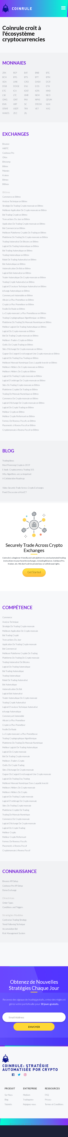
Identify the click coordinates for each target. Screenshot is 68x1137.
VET (37, 108)
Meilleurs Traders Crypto (13, 761)
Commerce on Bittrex (11, 197)
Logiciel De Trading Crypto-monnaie (17, 796)
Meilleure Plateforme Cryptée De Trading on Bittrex (24, 232)
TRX (26, 108)
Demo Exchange (9, 890)
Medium (26, 1095)
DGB (4, 86)
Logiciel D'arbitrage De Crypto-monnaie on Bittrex (23, 380)
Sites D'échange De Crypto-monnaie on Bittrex (22, 349)
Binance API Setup (10, 881)
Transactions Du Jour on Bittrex (16, 219)
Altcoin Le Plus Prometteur (13, 720)
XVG (48, 108)
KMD (48, 90)
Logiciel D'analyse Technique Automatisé (20, 707)
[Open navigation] (63, 8)
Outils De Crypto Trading (13, 765)
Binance (5, 144)
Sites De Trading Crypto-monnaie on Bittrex (21, 385)
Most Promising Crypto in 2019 (16, 465)
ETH (48, 86)
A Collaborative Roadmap (13, 478)
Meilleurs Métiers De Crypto (14, 792)
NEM (37, 95)
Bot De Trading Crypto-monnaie (16, 756)
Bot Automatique (9, 684)
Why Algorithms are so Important (16, 474)
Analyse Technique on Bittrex (14, 201)
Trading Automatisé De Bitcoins (16, 662)
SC (25, 104)
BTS (26, 77)
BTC (48, 72)
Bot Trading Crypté (10, 635)
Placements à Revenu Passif (14, 846)
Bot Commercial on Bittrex (13, 228)
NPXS (37, 99)
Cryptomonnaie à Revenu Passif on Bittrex (20, 430)
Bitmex (5, 179)
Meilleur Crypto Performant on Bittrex (18, 416)
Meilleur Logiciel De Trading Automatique (20, 747)
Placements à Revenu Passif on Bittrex (19, 425)
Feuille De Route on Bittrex (13, 309)
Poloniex (5, 170)
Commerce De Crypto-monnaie (16, 819)
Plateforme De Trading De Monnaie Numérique (22, 743)
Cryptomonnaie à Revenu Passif (16, 850)
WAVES (5, 113)
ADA (4, 81)
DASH (37, 81)
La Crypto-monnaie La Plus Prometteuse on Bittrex (24, 313)
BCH (4, 77)
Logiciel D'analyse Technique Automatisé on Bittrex (24, 286)
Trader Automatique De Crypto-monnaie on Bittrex (24, 277)
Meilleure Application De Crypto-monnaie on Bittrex (24, 210)
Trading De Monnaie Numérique (16, 814)
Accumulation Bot (10, 929)
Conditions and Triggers (12, 907)
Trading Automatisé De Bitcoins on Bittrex (20, 241)
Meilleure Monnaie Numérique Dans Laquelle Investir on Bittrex (29, 362)
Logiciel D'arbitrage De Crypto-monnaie (19, 801)
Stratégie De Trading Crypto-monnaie (18, 626)
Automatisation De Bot (12, 689)
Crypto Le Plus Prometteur (13, 725)
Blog (6, 1099)
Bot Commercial (9, 648)
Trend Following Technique (13, 924)
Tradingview (28, 1099)
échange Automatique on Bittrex (16, 291)
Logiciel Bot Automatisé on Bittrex (16, 273)
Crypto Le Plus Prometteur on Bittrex (18, 304)
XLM (48, 104)
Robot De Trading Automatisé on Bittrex (19, 259)
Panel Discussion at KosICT (14, 492)
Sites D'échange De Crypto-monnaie (18, 770)
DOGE (16, 86)
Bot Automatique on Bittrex (13, 264)
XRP (15, 104)
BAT (26, 72)
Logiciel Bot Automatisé (12, 693)
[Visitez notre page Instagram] (25, 1074)
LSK (4, 95)
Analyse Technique (10, 622)
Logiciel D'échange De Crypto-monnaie (19, 823)
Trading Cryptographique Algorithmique (19, 738)
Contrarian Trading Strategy (14, 920)
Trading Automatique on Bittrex (15, 255)
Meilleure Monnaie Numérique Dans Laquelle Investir (25, 783)
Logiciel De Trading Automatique (16, 666)
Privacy (48, 1099)
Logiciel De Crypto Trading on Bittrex (18, 407)
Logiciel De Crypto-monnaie (14, 752)
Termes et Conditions (54, 1104)
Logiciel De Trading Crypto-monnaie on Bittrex (22, 376)
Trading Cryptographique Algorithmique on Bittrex (24, 318)
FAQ (47, 1095)
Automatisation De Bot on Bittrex (16, 268)
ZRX (4, 72)
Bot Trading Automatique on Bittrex (17, 250)
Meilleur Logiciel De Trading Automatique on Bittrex (24, 327)
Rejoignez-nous (29, 1104)
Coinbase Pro (8, 153)
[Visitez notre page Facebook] (13, 1074)
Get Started (34, 572)
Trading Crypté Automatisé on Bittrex (18, 282)
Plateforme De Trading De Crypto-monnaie (20, 657)
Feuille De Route (9, 729)
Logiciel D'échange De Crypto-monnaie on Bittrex (23, 403)
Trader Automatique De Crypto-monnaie (19, 698)
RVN (4, 104)
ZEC (15, 113)
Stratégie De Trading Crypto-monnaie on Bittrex (22, 206)
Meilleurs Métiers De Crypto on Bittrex (19, 371)
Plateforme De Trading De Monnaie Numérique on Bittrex (26, 322)
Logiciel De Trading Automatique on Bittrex (20, 246)
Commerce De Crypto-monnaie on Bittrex (20, 398)
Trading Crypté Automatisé (14, 702)
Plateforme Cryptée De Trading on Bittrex (20, 389)
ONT (15, 99)
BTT (37, 77)
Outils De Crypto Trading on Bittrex (17, 344)
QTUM (49, 99)
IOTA (37, 90)
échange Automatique (11, 711)
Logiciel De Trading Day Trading (16, 779)
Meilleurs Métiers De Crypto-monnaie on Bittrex (23, 367)
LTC (15, 95)
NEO (48, 95)
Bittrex (5, 166)
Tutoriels (8, 1104)
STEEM (38, 104)
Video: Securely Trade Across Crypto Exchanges (23, 488)
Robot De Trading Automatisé (15, 680)
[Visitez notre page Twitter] (19, 1075)
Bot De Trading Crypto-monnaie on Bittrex (20, 335)
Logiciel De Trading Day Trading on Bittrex (20, 358)
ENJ (26, 86)
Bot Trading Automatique (13, 671)
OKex (4, 157)
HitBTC (5, 148)
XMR (26, 95)
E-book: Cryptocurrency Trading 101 (18, 469)
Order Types (7, 903)
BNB (37, 72)
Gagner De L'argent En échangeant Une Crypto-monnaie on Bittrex (31, 353)
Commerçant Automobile (13, 716)
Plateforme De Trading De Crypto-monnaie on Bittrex (25, 237)
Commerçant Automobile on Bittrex (17, 295)
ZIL (25, 113)
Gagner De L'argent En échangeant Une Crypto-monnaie (26, 774)
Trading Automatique (11, 675)
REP (15, 72)
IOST (26, 90)
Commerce (7, 617)
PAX (26, 99)
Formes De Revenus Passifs (14, 841)
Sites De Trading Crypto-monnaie (16, 805)
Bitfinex (5, 184)
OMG (4, 99)
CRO (26, 81)
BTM (48, 77)
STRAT (5, 108)
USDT (15, 108)
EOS (37, 86)
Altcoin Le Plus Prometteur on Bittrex (18, 300)
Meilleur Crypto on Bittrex (13, 412)
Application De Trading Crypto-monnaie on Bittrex (23, 224)
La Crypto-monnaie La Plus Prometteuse (19, 734)
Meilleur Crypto (9, 832)
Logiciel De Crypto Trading (13, 828)
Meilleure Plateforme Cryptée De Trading (19, 653)
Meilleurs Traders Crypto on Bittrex (17, 340)
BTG (15, 77)
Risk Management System (13, 933)
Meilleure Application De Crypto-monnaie (20, 631)
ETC (4, 90)
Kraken (5, 175)
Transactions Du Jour (11, 639)
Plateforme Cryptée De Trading (15, 810)
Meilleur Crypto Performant (14, 837)
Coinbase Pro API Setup (12, 886)
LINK (15, 81)
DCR (48, 81)
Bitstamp (6, 161)
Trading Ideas (8, 460)
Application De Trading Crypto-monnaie (19, 644)
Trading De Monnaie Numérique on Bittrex (20, 394)
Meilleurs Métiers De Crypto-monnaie (18, 787)
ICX (15, 90)
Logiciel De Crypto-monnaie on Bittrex (18, 331)
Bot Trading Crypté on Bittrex (14, 215)
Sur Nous (9, 1095)
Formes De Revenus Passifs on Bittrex (19, 421)
